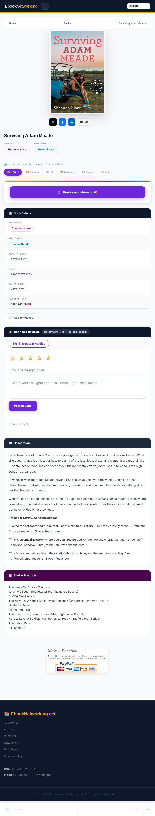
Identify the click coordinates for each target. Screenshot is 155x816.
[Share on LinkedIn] (71, 122)
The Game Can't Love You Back (29, 587)
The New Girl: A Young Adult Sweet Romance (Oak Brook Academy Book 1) (58, 600)
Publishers (11, 736)
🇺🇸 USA (11, 172)
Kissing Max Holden (22, 596)
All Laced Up (17, 627)
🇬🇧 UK (49, 172)
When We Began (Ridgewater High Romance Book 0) (43, 591)
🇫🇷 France (88, 172)
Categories (11, 722)
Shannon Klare (16, 149)
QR (84, 121)
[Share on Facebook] (62, 122)
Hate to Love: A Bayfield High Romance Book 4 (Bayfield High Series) (54, 618)
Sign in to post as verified (29, 343)
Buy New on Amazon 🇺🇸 (77, 192)
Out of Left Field (19, 609)
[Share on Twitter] (53, 122)
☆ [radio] (13, 358)
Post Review (23, 406)
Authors (9, 729)
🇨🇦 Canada (32, 172)
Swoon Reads (46, 149)
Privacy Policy (13, 756)
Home (12, 23)
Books (67, 23)
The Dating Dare (19, 623)
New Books (11, 742)
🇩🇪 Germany (67, 172)
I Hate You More (19, 605)
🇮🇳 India (105, 172)
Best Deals (11, 749)
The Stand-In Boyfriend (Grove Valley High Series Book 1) (46, 614)
